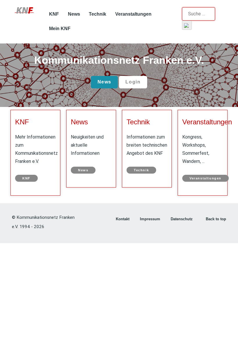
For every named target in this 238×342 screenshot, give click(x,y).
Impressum (150, 219)
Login (132, 81)
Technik (138, 122)
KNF (22, 122)
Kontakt (122, 219)
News (104, 81)
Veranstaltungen (207, 122)
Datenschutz (182, 219)
